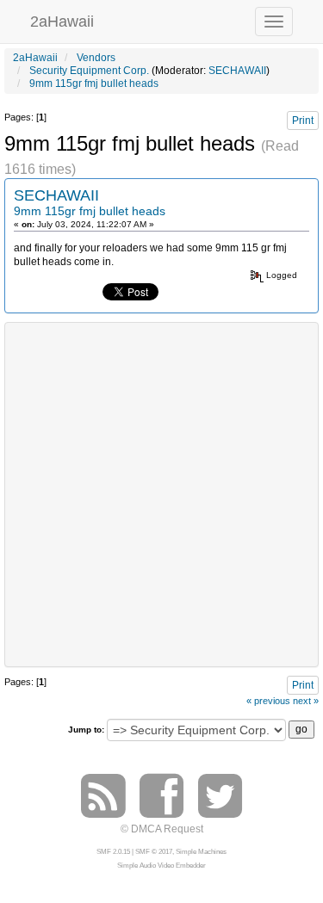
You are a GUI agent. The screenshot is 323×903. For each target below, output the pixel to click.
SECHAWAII (237, 71)
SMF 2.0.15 (113, 852)
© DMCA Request (162, 829)
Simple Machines (201, 852)
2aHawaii (62, 19)
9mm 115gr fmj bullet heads (89, 211)
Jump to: (86, 729)
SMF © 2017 (153, 852)
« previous (268, 701)
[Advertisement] (161, 492)
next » (306, 701)
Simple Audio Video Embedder (161, 865)
